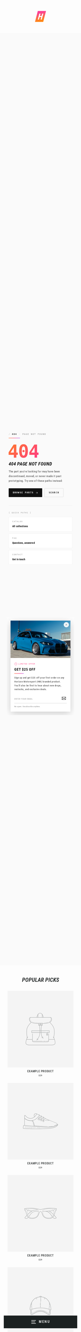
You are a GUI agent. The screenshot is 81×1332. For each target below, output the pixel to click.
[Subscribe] (64, 698)
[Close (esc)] (66, 624)
